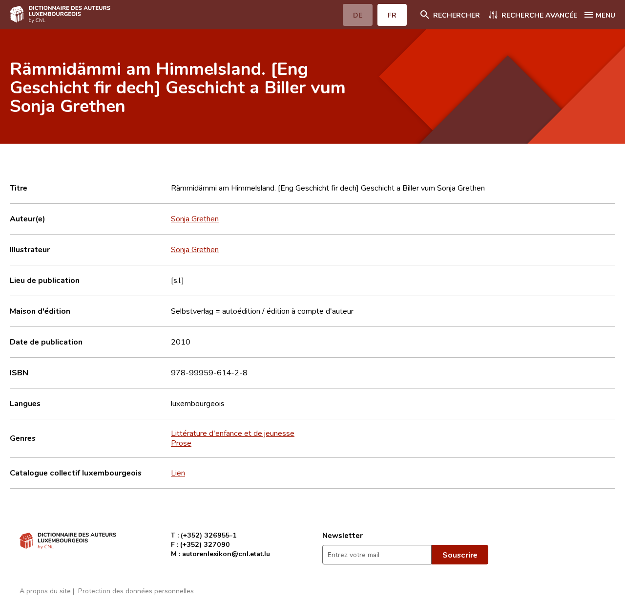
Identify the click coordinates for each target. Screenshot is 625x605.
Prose (181, 443)
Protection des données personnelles (136, 590)
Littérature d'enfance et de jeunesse (232, 433)
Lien (178, 472)
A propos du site (45, 590)
